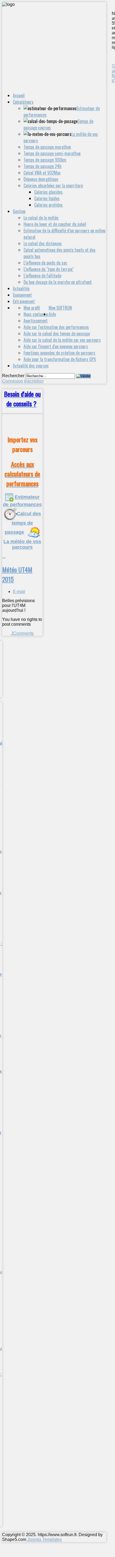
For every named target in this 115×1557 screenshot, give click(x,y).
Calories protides (48, 205)
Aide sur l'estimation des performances (56, 327)
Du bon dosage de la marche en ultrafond (57, 282)
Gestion (19, 211)
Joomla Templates (44, 1539)
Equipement (22, 295)
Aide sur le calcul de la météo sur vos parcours (62, 340)
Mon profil (32, 308)
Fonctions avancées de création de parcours (59, 353)
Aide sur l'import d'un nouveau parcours (56, 346)
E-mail (19, 591)
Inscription (34, 381)
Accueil (19, 95)
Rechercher (13, 375)
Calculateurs (23, 102)
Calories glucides (48, 192)
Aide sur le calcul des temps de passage (57, 333)
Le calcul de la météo (41, 217)
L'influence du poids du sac (45, 263)
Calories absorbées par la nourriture (53, 185)
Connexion (12, 381)
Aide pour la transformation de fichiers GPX (60, 359)
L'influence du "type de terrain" (49, 269)
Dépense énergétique (41, 179)
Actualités (21, 288)
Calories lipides (47, 198)
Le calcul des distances (43, 243)
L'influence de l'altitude (42, 275)
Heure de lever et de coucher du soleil (55, 224)
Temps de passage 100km (45, 160)
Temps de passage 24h (43, 166)
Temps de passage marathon (47, 147)
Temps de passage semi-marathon (52, 153)
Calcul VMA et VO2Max (42, 172)
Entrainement (24, 301)
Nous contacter (36, 314)
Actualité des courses (31, 365)
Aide (52, 314)
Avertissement (36, 320)
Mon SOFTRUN (60, 308)
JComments (22, 633)
